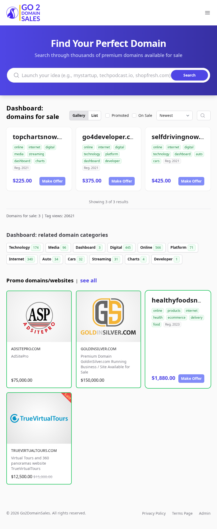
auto (199, 154)
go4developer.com (111, 136)
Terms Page (182, 513)
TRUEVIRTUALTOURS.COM (34, 450)
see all (88, 280)
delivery (196, 317)
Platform (181, 247)
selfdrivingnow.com (183, 136)
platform (111, 154)
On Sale (145, 115)
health (157, 317)
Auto (50, 258)
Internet (21, 258)
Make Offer (52, 181)
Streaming (105, 258)
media (19, 154)
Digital (120, 247)
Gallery (79, 115)
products (174, 310)
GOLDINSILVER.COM (98, 348)
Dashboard (88, 247)
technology (92, 154)
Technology (24, 247)
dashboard (22, 161)
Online (150, 247)
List (94, 115)
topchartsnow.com (42, 136)
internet (34, 147)
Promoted (120, 115)
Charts (136, 258)
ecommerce (177, 317)
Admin (205, 513)
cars (156, 161)
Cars (75, 258)
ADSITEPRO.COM (25, 348)
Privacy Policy (154, 513)
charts (40, 161)
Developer (166, 258)
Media (57, 247)
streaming (36, 154)
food (156, 324)
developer (112, 161)
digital (50, 147)
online (18, 147)
